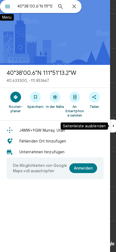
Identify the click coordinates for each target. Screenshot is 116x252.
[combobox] (35, 6)
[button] (55, 130)
